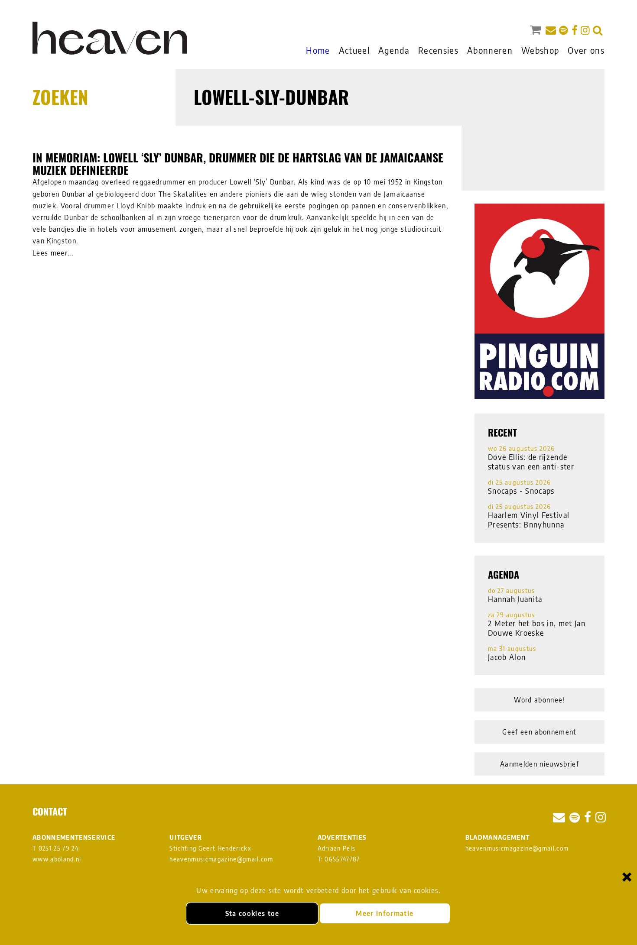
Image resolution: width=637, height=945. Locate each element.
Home (318, 50)
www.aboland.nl (56, 859)
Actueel (354, 50)
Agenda (394, 50)
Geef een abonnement (539, 732)
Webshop (540, 50)
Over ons (586, 50)
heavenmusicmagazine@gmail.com (221, 859)
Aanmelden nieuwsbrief (539, 764)
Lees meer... (52, 253)
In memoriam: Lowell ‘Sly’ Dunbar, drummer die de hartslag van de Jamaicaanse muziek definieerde (237, 163)
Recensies (438, 50)
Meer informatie (384, 913)
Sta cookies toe (252, 913)
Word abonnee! (539, 700)
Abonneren (490, 50)
